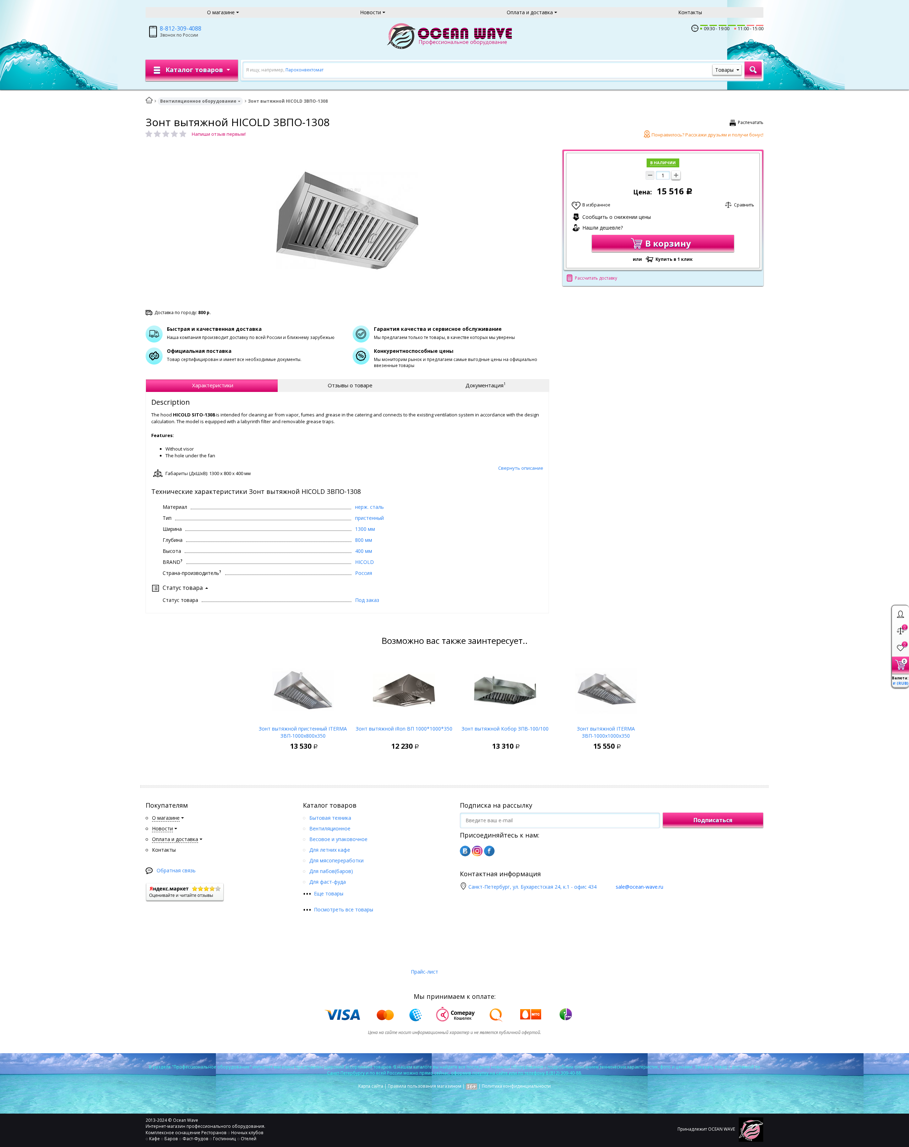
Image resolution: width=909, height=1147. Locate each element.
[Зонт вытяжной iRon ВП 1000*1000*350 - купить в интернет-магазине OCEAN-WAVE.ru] (404, 688)
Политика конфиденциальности (516, 1086)
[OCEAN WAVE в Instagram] (477, 851)
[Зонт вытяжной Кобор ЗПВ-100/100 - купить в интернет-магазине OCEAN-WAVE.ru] (505, 688)
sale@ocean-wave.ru (639, 886)
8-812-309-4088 (180, 28)
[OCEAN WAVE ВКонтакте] (465, 851)
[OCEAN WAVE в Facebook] (489, 851)
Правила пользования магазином (424, 1086)
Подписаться (713, 820)
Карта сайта (370, 1086)
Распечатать (750, 122)
